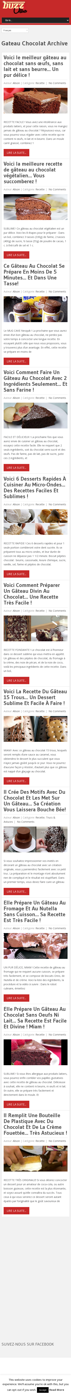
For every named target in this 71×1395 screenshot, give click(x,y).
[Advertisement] (28, 1277)
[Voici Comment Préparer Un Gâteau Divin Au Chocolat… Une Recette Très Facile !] (36, 629)
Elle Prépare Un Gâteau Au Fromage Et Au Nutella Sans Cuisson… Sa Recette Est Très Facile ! (35, 911)
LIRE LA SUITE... (16, 152)
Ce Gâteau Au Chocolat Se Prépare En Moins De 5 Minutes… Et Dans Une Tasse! (34, 274)
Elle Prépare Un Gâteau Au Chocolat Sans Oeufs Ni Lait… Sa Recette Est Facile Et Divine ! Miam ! (35, 1018)
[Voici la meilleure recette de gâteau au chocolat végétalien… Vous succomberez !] (36, 208)
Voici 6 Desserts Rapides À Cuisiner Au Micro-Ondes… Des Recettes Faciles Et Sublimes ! (35, 487)
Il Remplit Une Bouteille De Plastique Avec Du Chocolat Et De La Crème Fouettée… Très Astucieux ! (35, 1124)
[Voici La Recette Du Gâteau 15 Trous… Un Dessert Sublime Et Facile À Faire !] (36, 730)
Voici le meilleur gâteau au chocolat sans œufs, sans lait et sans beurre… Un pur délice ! (35, 66)
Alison (16, 83)
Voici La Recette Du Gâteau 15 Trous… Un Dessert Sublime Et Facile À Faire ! (35, 697)
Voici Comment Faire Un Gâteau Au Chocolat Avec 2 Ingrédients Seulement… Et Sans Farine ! (35, 381)
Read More (56, 1390)
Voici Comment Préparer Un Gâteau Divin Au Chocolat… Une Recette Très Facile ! (32, 594)
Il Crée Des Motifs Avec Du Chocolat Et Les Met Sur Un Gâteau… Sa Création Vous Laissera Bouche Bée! (35, 800)
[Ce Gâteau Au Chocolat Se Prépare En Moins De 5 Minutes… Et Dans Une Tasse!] (36, 310)
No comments (57, 83)
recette (40, 83)
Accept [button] (42, 1390)
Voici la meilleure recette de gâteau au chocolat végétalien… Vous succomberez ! (33, 172)
